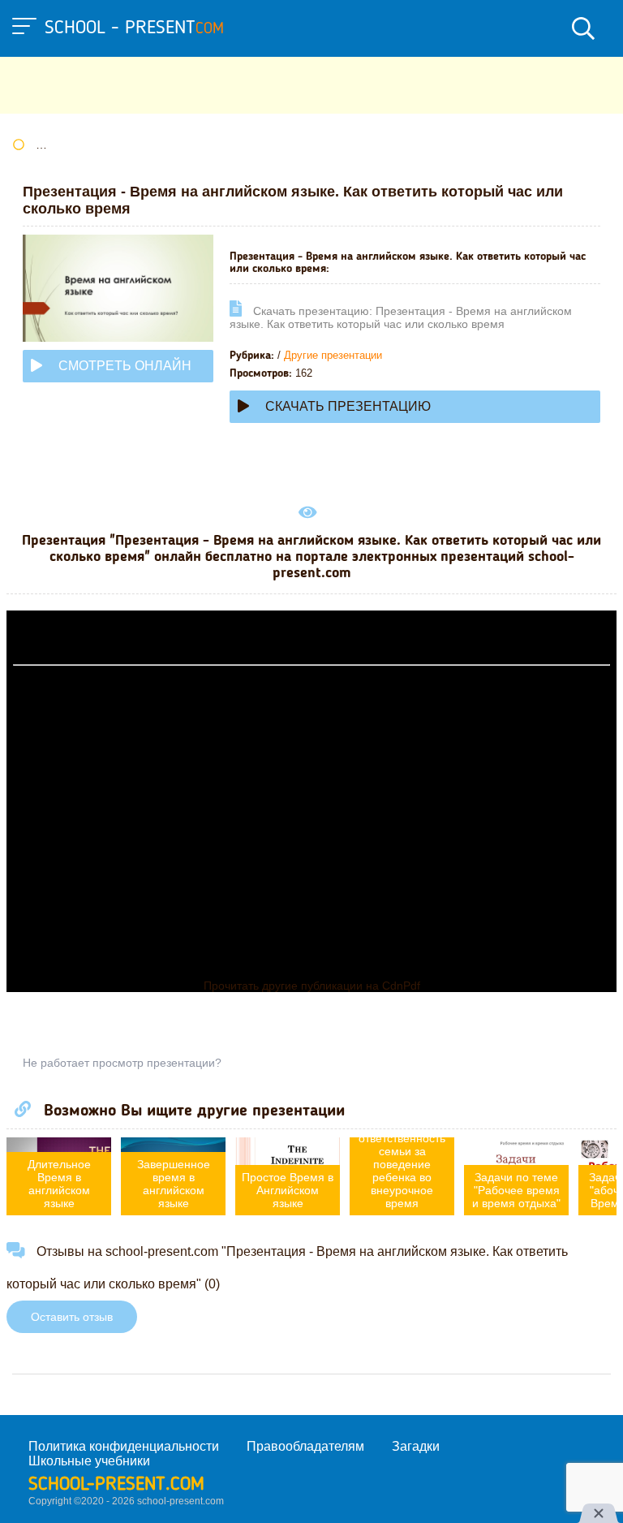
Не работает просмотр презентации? (122, 1062)
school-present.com (116, 1485)
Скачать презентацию (348, 406)
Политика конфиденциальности (123, 1446)
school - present (134, 28)
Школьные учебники (89, 1461)
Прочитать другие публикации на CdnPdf (312, 985)
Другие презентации (333, 355)
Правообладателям (305, 1446)
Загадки (416, 1446)
